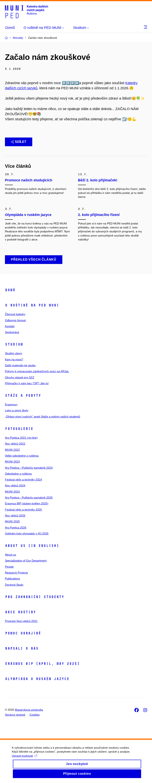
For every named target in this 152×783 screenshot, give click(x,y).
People (9, 566)
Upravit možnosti (22, 755)
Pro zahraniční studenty (34, 597)
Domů (10, 290)
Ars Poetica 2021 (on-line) (21, 437)
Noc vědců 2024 (15, 485)
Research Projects (16, 572)
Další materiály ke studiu (20, 365)
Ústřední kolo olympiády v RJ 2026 (26, 533)
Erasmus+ (11, 404)
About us (10, 554)
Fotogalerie (19, 429)
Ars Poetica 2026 (15, 527)
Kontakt (9, 326)
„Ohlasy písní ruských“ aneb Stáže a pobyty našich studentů (42, 416)
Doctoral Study (14, 584)
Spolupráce (12, 332)
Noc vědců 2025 (15, 515)
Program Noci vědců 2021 (21, 621)
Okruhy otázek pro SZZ (19, 377)
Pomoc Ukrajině (23, 633)
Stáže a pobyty (23, 395)
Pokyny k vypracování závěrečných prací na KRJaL (37, 371)
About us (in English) (32, 546)
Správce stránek (15, 714)
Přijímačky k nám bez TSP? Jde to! (27, 383)
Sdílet (20, 141)
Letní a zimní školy (16, 410)
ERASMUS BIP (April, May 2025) (42, 663)
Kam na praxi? (14, 359)
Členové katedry (15, 314)
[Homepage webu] (26, 11)
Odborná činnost (15, 320)
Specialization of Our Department (26, 560)
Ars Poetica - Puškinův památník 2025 (29, 497)
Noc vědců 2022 (15, 443)
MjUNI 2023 (12, 461)
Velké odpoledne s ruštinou (22, 455)
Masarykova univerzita (29, 709)
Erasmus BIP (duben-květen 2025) (26, 503)
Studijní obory (13, 353)
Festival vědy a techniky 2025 (23, 509)
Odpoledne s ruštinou (18, 473)
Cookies (34, 714)
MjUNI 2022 (12, 449)
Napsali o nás (21, 648)
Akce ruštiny (20, 612)
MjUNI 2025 (12, 521)
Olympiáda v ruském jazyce (37, 679)
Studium (14, 344)
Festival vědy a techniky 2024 (23, 479)
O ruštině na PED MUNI (32, 305)
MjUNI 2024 (12, 491)
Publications (12, 578)
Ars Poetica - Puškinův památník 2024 (29, 467)
